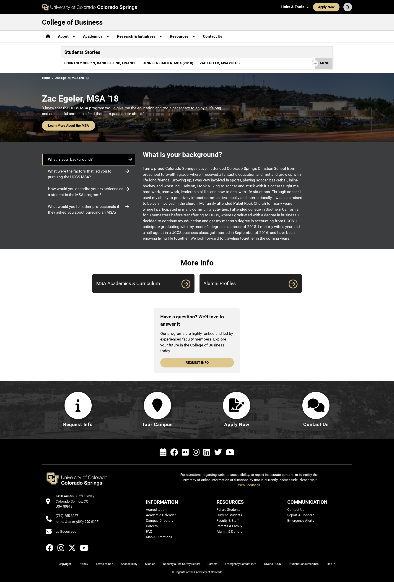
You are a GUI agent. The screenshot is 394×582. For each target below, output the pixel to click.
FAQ (149, 532)
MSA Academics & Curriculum (128, 283)
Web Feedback (249, 485)
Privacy (83, 564)
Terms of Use (104, 564)
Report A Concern (300, 515)
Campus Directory (159, 521)
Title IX (330, 564)
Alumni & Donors (229, 532)
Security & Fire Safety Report (181, 564)
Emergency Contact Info (240, 564)
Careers (152, 526)
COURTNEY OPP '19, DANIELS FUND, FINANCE (100, 63)
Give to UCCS (272, 564)
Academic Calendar (161, 515)
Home (46, 78)
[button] (88, 159)
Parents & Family (229, 526)
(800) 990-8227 (87, 522)
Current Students (229, 515)
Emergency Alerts (300, 521)
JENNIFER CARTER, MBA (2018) (168, 63)
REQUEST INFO (197, 363)
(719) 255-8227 (67, 516)
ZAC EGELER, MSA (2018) (220, 63)
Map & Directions (159, 537)
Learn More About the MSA (68, 125)
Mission (150, 564)
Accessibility (129, 564)
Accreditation (156, 510)
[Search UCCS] (347, 7)
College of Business (72, 22)
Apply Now (326, 7)
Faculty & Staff (228, 521)
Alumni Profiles (219, 283)
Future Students (229, 510)
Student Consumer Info (304, 564)
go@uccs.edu (66, 532)
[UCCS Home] (89, 7)
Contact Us (212, 36)
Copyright (65, 564)
